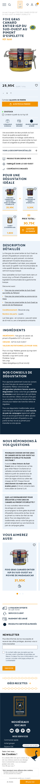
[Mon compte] (32, 4)
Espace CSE (8, 747)
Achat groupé (9, 743)
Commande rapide (11, 740)
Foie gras (12, 12)
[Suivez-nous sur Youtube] (12, 731)
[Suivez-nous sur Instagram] (17, 731)
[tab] (17, 593)
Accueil (4, 12)
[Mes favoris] (27, 4)
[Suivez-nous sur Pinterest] (23, 731)
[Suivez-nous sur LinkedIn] (28, 731)
